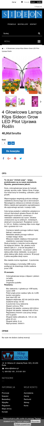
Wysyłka (5, 402)
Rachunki (27, 399)
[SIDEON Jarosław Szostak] (22, 14)
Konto (26, 405)
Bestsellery (23, 24)
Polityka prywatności (22, 424)
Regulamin (6, 405)
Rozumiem (35, 421)
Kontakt (33, 24)
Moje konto (30, 387)
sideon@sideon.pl (12, 368)
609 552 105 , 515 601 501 (15, 371)
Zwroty (26, 396)
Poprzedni (3, 102)
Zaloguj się (38, 6)
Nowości (5, 396)
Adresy (26, 402)
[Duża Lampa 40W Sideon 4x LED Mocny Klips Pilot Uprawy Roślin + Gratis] (11, 101)
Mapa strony (6, 408)
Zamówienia (28, 393)
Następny (41, 102)
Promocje (12, 24)
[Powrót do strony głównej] (2, 48)
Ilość (4, 140)
